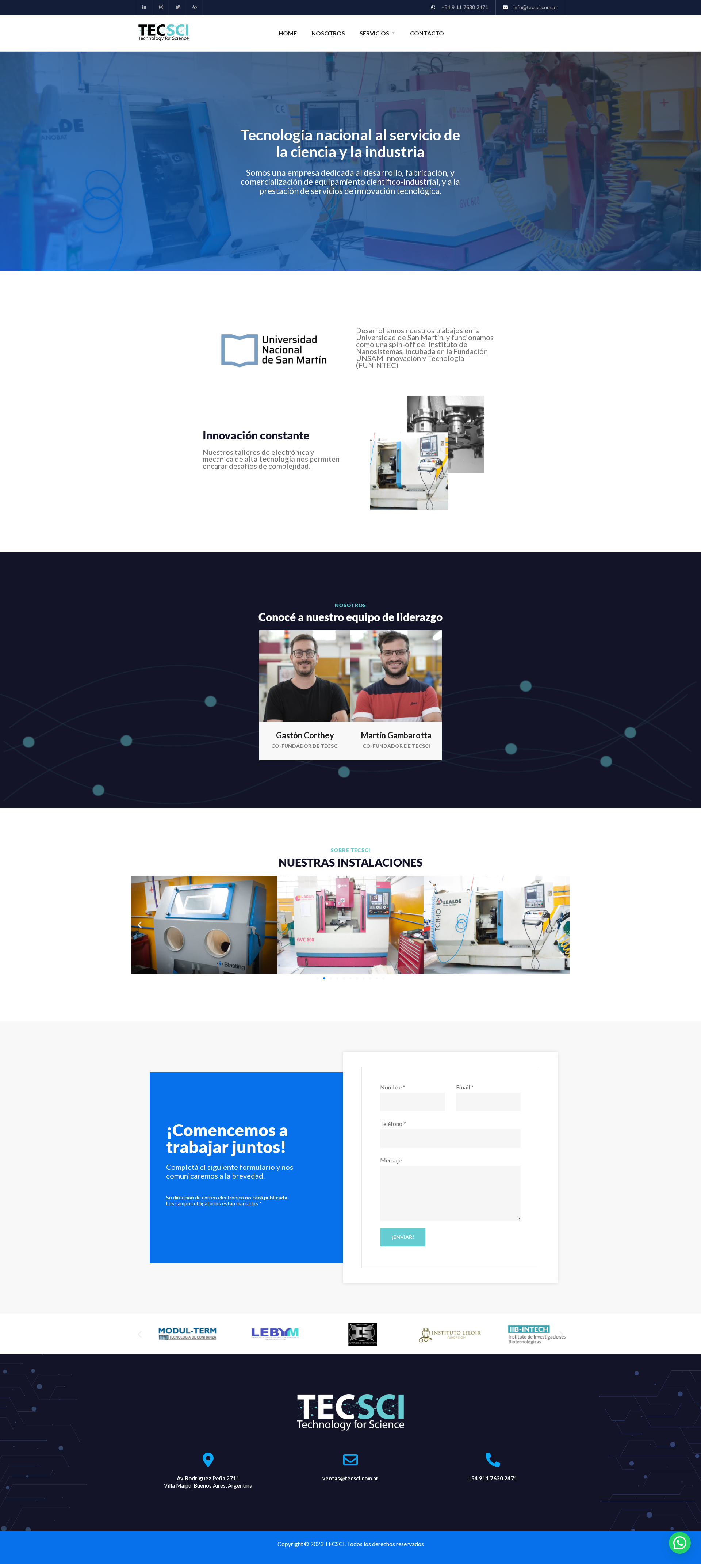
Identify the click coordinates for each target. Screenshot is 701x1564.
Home (288, 33)
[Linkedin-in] (144, 7)
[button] (139, 924)
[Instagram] (161, 7)
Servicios (374, 33)
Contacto (427, 33)
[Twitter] (178, 7)
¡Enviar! (402, 1237)
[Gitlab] (194, 7)
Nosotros (328, 33)
